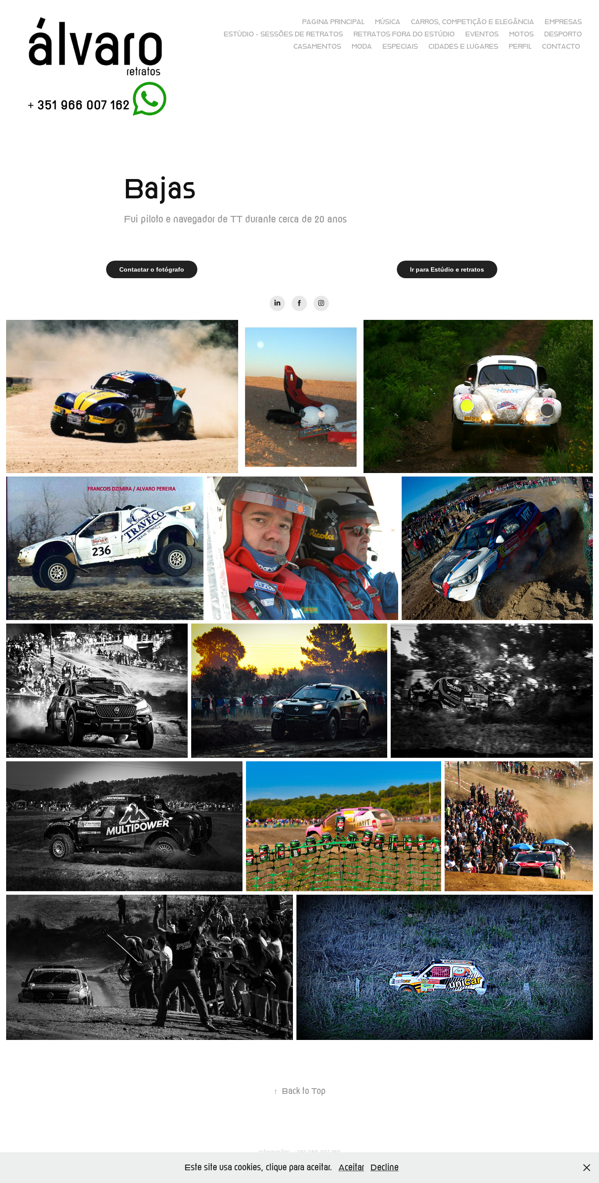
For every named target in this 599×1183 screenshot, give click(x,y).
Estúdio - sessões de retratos (283, 34)
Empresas (563, 22)
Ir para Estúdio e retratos (447, 269)
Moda (362, 46)
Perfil (520, 46)
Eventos (482, 34)
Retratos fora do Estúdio (404, 34)
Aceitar (351, 1167)
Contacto (561, 46)
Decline (385, 1167)
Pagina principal (333, 22)
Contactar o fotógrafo (151, 269)
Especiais (400, 46)
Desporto (563, 34)
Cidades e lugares (463, 46)
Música (387, 22)
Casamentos (317, 46)
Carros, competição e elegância (472, 22)
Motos (521, 34)
